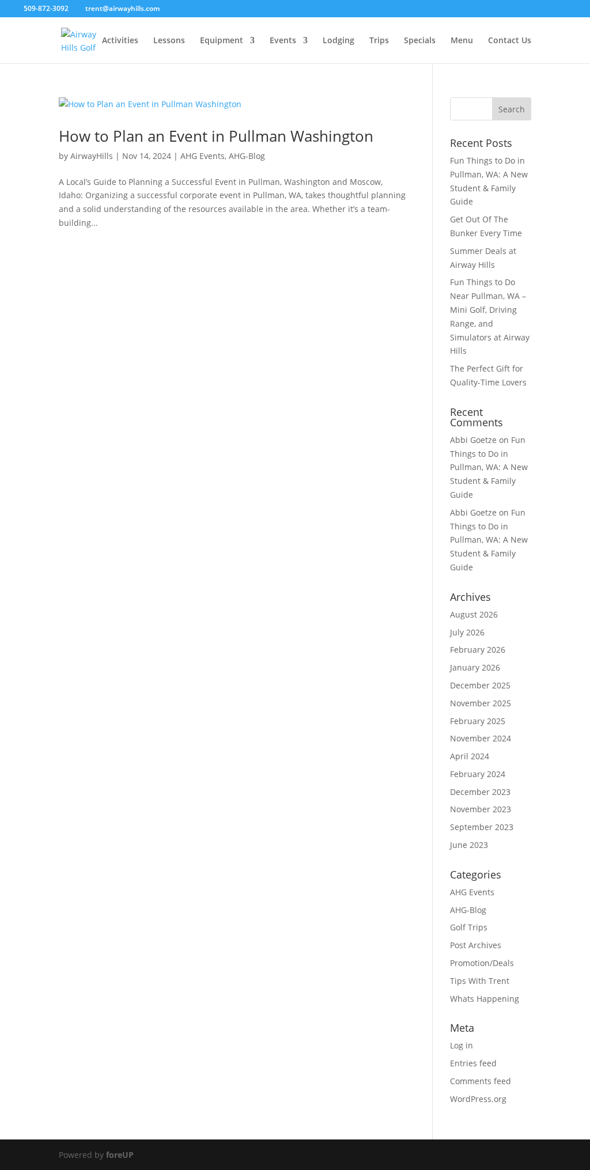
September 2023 (481, 826)
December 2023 (480, 791)
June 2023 (469, 844)
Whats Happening (484, 998)
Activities (120, 41)
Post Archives (475, 945)
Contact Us (509, 41)
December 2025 (480, 685)
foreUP (120, 1154)
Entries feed (473, 1063)
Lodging (338, 41)
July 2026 (467, 632)
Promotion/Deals (482, 962)
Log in (461, 1045)
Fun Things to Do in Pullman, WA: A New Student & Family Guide (489, 467)
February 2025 (477, 720)
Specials (420, 41)
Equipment (221, 41)
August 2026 (474, 614)
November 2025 (480, 703)
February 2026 (477, 649)
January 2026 (475, 667)
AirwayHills (91, 155)
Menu (462, 41)
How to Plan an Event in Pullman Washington (216, 136)
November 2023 (480, 809)
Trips (379, 41)
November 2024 (480, 738)
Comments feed (480, 1081)
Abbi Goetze (473, 439)
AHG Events (202, 155)
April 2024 (469, 756)
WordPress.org (478, 1098)
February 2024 (477, 773)
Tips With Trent (479, 980)
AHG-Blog (247, 155)
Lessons (169, 41)
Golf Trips (468, 927)
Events (283, 41)
